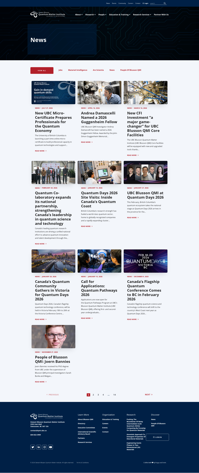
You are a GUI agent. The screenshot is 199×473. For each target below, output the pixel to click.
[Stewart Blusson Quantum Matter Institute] (47, 16)
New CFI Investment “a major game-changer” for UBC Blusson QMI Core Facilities (143, 124)
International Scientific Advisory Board (87, 433)
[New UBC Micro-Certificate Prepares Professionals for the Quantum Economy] (53, 103)
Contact (137, 3)
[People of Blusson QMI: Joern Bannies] (53, 347)
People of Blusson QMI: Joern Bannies (52, 359)
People (101, 14)
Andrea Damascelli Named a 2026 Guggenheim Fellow (99, 117)
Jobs (60, 70)
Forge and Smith (160, 462)
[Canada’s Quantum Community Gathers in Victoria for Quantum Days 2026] (53, 271)
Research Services (141, 14)
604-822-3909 (35, 435)
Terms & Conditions (82, 463)
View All (42, 71)
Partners (81, 438)
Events (114, 3)
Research (89, 14)
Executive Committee (86, 428)
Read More (39, 151)
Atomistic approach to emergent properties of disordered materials (136, 436)
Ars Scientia (98, 70)
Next (147, 394)
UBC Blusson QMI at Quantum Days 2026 (145, 195)
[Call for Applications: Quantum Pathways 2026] (99, 271)
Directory (81, 423)
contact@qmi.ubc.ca (38, 430)
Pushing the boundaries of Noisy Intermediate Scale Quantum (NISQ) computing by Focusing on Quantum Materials (136, 424)
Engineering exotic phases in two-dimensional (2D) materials (134, 446)
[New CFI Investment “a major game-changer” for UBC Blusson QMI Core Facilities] (145, 103)
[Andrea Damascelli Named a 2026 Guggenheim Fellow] (99, 103)
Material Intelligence (77, 70)
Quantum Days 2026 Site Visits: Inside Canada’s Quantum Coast (99, 199)
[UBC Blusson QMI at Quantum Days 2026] (145, 182)
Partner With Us (161, 14)
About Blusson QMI (85, 419)
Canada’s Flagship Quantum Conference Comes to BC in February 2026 (144, 290)
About (78, 14)
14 (114, 394)
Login (146, 3)
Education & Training (119, 14)
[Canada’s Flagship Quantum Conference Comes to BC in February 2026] (145, 271)
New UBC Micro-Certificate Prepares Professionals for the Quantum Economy (53, 122)
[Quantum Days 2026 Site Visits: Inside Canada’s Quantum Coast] (99, 182)
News (108, 3)
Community (122, 3)
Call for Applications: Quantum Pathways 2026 (99, 288)
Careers (130, 3)
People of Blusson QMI (130, 70)
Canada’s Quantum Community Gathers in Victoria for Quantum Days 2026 (52, 290)
